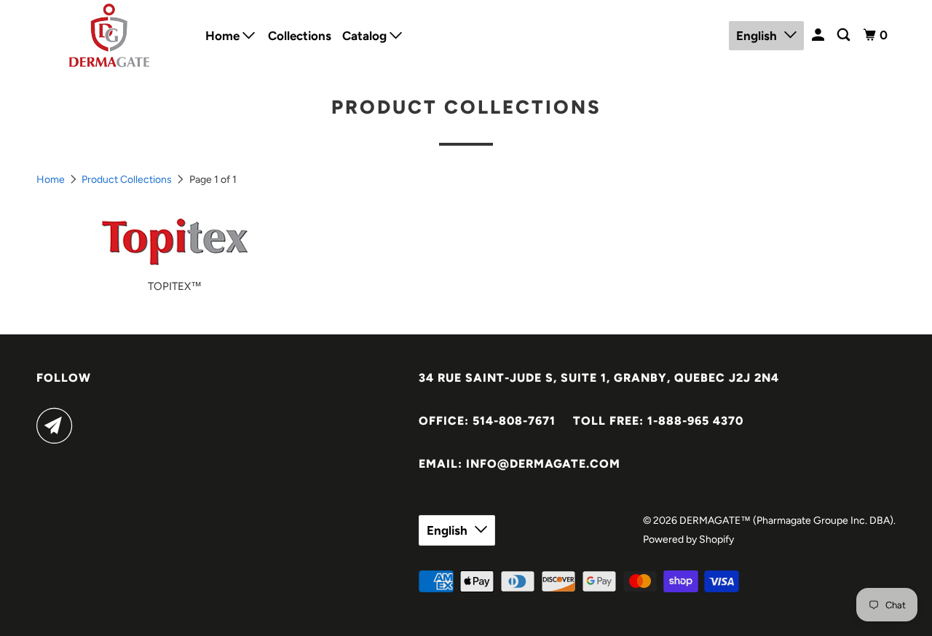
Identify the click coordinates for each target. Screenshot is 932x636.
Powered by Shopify (688, 539)
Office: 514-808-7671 (487, 421)
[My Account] (819, 35)
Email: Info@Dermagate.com (519, 464)
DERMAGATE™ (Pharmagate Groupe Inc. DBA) (786, 520)
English (756, 35)
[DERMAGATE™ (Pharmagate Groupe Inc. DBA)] (111, 35)
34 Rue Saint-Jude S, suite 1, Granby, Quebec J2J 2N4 (599, 378)
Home (223, 35)
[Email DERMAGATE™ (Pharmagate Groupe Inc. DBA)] (58, 425)
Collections (299, 35)
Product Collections (127, 179)
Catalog (366, 35)
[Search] (844, 35)
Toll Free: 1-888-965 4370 (658, 421)
